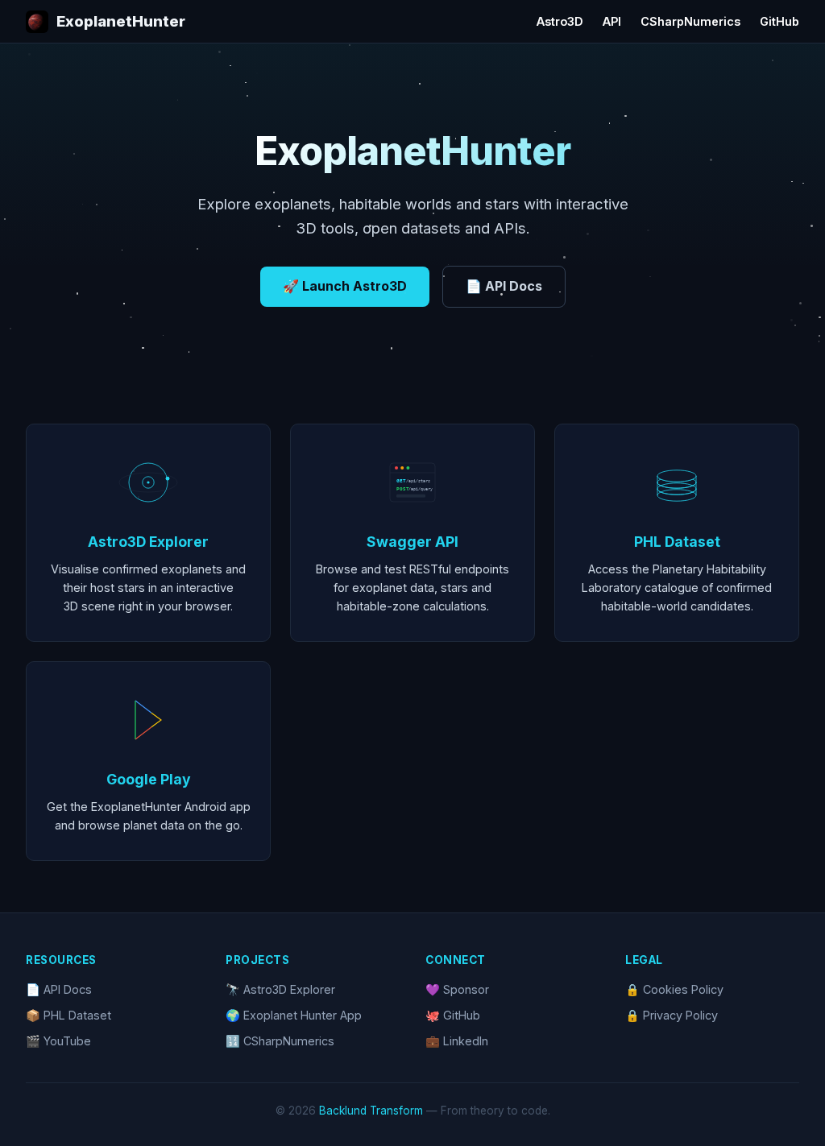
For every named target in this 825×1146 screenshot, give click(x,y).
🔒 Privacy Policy (671, 1015)
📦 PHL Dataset (68, 1015)
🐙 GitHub (452, 1015)
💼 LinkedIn (456, 1041)
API (612, 21)
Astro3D (560, 21)
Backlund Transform (371, 1110)
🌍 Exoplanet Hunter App (294, 1015)
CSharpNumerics (690, 21)
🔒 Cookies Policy (674, 989)
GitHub (779, 21)
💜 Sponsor (457, 989)
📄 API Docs (504, 286)
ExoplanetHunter (120, 21)
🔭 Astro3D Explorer (280, 989)
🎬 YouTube (58, 1041)
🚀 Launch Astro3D (345, 286)
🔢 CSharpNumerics (280, 1041)
